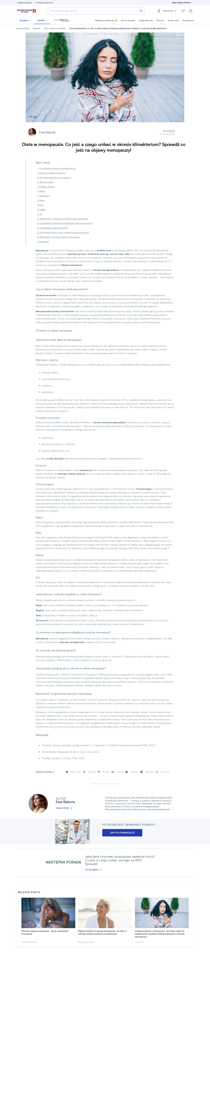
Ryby (41, 205)
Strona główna (23, 29)
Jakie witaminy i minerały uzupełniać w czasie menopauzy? (64, 218)
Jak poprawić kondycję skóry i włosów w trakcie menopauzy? (64, 232)
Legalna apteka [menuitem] (25, 2)
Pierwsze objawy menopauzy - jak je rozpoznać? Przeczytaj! (44, 932)
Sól (41, 214)
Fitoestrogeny (44, 196)
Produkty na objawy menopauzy (52, 173)
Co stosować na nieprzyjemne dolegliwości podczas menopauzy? (66, 223)
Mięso (42, 200)
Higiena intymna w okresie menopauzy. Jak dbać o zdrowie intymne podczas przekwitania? (102, 932)
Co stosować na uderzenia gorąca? (54, 228)
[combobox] (96, 10)
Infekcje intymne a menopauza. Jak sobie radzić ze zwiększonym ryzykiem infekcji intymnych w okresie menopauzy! (159, 934)
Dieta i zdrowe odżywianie (55, 29)
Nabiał (42, 209)
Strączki (42, 191)
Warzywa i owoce (46, 182)
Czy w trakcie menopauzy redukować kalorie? (57, 168)
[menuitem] (25, 20)
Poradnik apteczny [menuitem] (44, 2)
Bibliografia (44, 241)
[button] (62, 20)
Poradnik (37, 29)
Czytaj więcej (92, 870)
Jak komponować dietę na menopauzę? (55, 177)
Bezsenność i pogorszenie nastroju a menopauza (60, 237)
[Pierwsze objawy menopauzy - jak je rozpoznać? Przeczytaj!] (48, 913)
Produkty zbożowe (46, 186)
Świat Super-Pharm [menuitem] (181, 2)
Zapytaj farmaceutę (122, 832)
